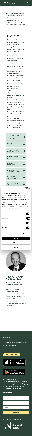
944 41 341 (12, 340)
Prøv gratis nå (11, 355)
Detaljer (25, 233)
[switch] (28, 218)
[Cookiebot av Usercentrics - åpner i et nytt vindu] (23, 188)
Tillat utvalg (16, 242)
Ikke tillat (16, 247)
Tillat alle (16, 238)
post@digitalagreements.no (17, 342)
